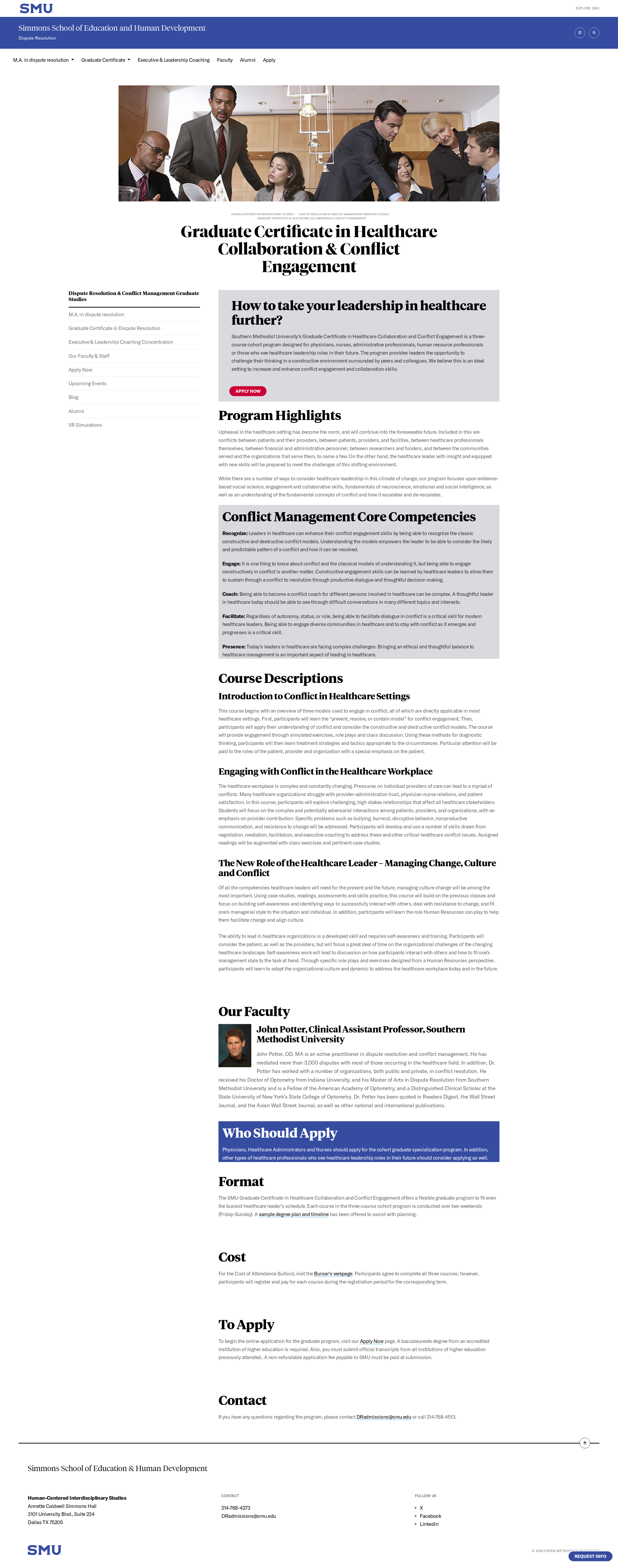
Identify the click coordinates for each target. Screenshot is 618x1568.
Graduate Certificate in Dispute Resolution (114, 328)
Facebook (430, 1516)
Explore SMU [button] (587, 8)
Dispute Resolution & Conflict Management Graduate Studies (344, 214)
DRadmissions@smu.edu (384, 1417)
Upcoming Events (88, 383)
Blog (73, 397)
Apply (269, 60)
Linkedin (429, 1524)
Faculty (225, 60)
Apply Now (80, 369)
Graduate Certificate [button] (103, 60)
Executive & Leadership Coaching (174, 60)
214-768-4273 (235, 1508)
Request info (590, 1556)
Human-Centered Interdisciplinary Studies (262, 214)
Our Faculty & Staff (89, 356)
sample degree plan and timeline (294, 1214)
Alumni (248, 60)
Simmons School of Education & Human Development (117, 1468)
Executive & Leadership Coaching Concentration (121, 342)
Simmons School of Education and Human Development (112, 28)
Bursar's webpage (333, 1273)
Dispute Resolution (37, 38)
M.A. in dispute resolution (96, 314)
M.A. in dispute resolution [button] (41, 60)
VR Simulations (85, 425)
